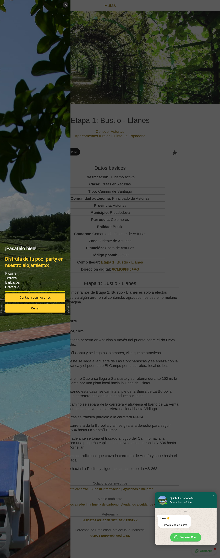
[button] (213, 495)
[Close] (65, 5)
